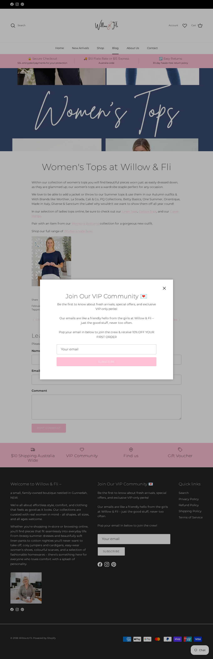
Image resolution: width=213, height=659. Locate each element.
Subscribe (106, 361)
